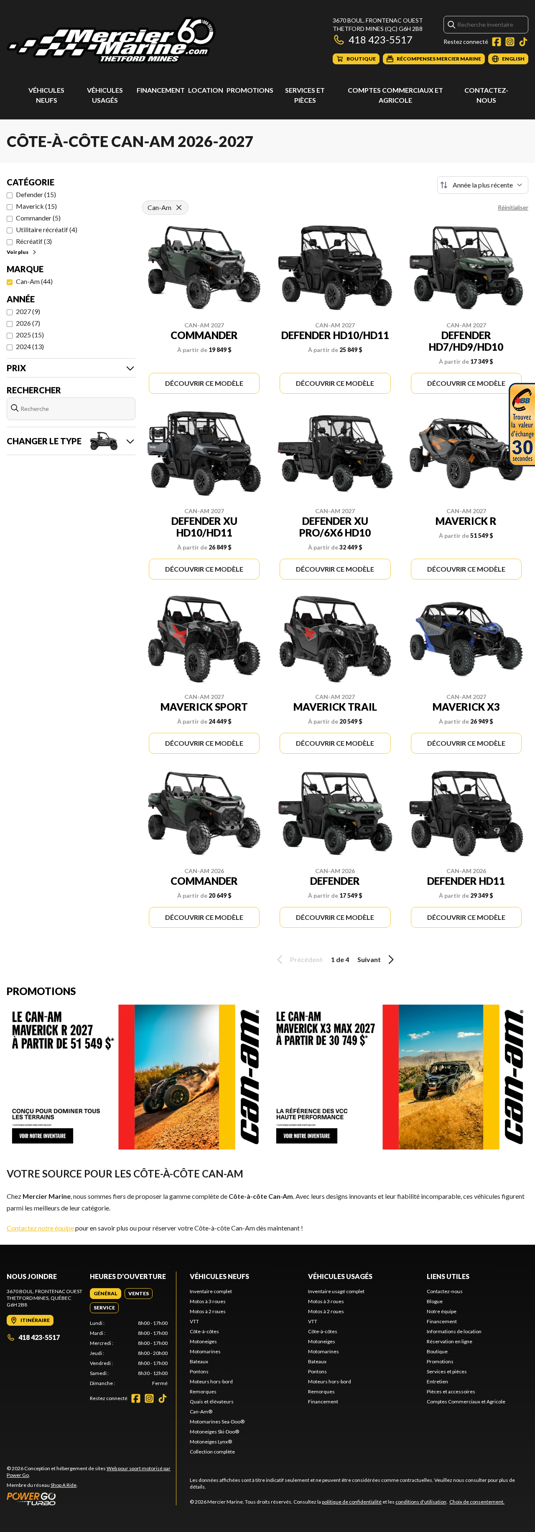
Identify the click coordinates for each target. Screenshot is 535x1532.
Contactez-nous (445, 1291)
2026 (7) (28, 323)
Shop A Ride (63, 1485)
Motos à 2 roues (208, 1311)
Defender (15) (36, 194)
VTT (194, 1321)
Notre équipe (441, 1311)
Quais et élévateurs (212, 1401)
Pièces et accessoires (451, 1391)
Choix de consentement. (476, 1502)
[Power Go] (91, 1498)
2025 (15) (30, 335)
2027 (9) (28, 311)
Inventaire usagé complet (336, 1291)
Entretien (437, 1381)
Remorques (203, 1391)
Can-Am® (201, 1411)
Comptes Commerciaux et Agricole (466, 1401)
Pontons (199, 1371)
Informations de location (454, 1331)
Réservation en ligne (449, 1341)
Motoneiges (203, 1341)
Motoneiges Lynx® (211, 1441)
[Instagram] (510, 42)
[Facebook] (497, 42)
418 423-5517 (381, 39)
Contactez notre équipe (40, 1228)
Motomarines (205, 1351)
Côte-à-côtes (204, 1331)
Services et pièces (447, 1371)
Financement (161, 90)
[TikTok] (523, 42)
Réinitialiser (513, 207)
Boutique (437, 1351)
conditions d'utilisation (420, 1502)
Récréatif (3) (34, 241)
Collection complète (212, 1451)
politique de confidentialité (352, 1502)
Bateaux (199, 1361)
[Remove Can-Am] (179, 208)
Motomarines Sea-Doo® (217, 1421)
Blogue (435, 1301)
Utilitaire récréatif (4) (46, 229)
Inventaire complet (211, 1291)
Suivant (369, 959)
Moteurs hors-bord (211, 1381)
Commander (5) (38, 218)
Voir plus (17, 252)
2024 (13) (30, 346)
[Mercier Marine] (111, 40)
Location (205, 90)
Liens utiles (448, 1276)
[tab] (105, 1293)
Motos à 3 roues (208, 1301)
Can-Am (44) (34, 281)
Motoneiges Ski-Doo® (214, 1431)
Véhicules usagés (340, 1276)
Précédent (306, 959)
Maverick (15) (36, 206)
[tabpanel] (129, 1353)
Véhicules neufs (219, 1276)
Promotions (250, 90)
